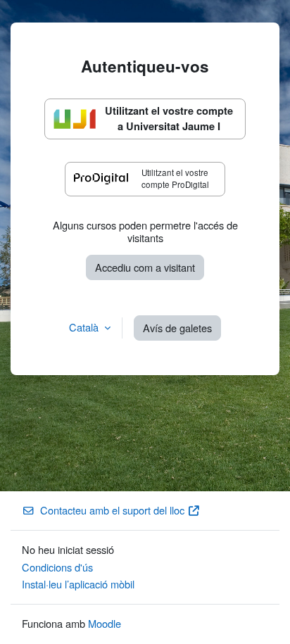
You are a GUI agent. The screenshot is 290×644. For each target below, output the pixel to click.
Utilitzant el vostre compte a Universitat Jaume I (169, 118)
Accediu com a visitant (145, 267)
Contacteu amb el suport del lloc (112, 510)
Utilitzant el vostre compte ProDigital (175, 179)
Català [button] (85, 327)
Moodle (104, 623)
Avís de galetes (177, 327)
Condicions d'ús (57, 567)
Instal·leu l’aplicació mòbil (78, 583)
